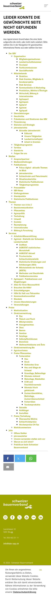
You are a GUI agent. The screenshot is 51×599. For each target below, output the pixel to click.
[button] (8, 458)
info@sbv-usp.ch (11, 543)
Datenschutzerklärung (24, 592)
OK (40, 569)
